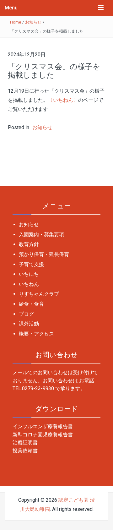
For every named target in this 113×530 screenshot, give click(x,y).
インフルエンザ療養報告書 (43, 426)
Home (15, 22)
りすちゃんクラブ (39, 294)
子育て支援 (31, 264)
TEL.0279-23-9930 (33, 388)
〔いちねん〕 (63, 100)
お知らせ (33, 22)
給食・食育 (31, 304)
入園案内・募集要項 (41, 235)
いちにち (29, 274)
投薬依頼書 (25, 451)
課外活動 (29, 324)
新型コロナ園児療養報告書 (43, 435)
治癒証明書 (25, 442)
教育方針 (29, 244)
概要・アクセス (36, 334)
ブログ (26, 314)
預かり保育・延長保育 (44, 254)
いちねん (29, 284)
